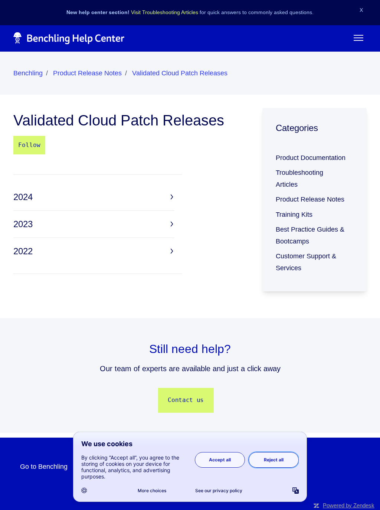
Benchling (28, 73)
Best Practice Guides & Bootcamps (310, 235)
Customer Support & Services (306, 262)
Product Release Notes (87, 73)
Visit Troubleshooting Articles (164, 12)
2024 (23, 197)
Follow (29, 144)
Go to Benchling (44, 466)
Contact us (186, 399)
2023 (23, 224)
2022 (23, 251)
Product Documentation (310, 157)
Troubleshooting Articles (299, 178)
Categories (297, 128)
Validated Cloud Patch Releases (179, 73)
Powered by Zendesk (348, 505)
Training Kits (294, 214)
